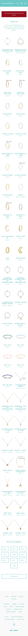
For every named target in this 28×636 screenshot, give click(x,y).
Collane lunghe (24, 554)
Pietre (14, 554)
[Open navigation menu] (25, 3)
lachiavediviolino (7, 3)
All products (14, 576)
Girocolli (23, 549)
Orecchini (5, 549)
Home (6, 596)
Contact (21, 596)
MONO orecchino (24, 560)
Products (13, 596)
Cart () (14, 599)
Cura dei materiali (9, 619)
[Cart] (21, 3)
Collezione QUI (15, 560)
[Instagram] (14, 624)
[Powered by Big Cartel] (14, 630)
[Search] (17, 3)
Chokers (14, 549)
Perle (5, 554)
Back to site (20, 619)
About (7, 616)
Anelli (14, 566)
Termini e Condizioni (17, 616)
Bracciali (5, 560)
